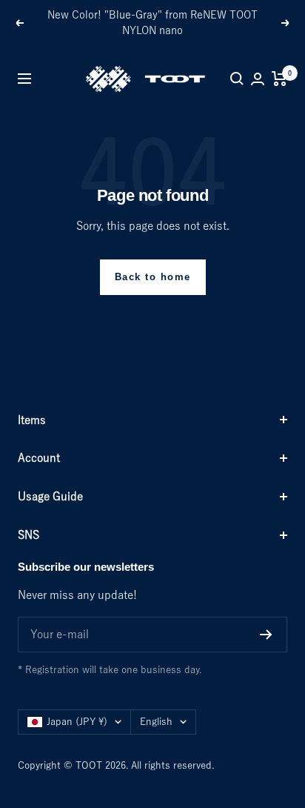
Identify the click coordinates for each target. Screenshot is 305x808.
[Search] (237, 78)
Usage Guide (50, 496)
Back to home (153, 276)
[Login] (257, 79)
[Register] (266, 634)
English (156, 721)
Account (39, 457)
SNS (28, 534)
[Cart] (279, 78)
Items (32, 419)
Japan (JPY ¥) (77, 721)
